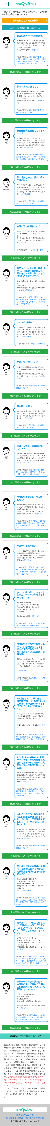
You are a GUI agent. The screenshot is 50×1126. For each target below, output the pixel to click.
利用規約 (29, 1118)
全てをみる (31, 64)
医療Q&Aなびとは (25, 1114)
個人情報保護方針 (14, 1118)
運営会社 (40, 1118)
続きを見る (36, 50)
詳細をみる (30, 290)
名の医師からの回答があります (25, 71)
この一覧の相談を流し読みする (25, 27)
